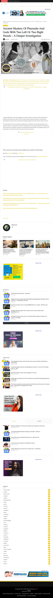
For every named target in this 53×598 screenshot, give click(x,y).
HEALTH (5, 563)
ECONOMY (6, 537)
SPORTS (5, 508)
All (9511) (26, 323)
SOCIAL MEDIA (7, 489)
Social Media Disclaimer (21, 595)
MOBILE (5, 518)
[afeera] (9, 4)
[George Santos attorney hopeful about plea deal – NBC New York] (6, 439)
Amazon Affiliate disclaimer (8, 593)
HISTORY (9, 21)
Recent (39, 421)
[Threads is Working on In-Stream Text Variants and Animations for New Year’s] (6, 427)
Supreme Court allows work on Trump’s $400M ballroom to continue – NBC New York (25, 1)
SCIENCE (6, 496)
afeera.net (7, 39)
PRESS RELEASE (7, 500)
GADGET (5, 498)
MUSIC (5, 512)
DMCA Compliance (38, 593)
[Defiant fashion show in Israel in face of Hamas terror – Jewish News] (6, 450)
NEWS (5, 502)
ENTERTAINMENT (7, 520)
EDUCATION (6, 557)
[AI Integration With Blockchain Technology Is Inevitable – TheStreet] (6, 433)
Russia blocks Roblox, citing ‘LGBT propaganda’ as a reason (23, 372)
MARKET (5, 530)
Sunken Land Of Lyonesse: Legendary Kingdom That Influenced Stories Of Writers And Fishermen (9, 251)
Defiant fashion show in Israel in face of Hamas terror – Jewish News (25, 448)
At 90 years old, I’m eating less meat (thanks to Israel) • (23, 443)
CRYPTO (5, 535)
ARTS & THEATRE (7, 549)
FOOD (5, 561)
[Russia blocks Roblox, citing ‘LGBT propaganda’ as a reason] (6, 374)
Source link (5, 218)
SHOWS (5, 491)
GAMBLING (6, 539)
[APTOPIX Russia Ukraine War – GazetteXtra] (6, 295)
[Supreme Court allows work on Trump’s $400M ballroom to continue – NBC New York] (6, 306)
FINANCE (6, 524)
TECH (5, 522)
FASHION (6, 526)
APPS (5, 547)
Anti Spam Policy (17, 593)
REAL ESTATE (6, 494)
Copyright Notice (25, 593)
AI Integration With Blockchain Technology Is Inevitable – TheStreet (25, 431)
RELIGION (6, 555)
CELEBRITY (6, 510)
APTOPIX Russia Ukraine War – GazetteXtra (20, 293)
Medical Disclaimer (46, 593)
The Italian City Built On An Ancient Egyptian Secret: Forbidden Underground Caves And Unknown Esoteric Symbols (42, 251)
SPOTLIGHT (6, 545)
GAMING (5, 516)
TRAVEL (5, 551)
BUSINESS (6, 528)
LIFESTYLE (6, 533)
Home (5, 21)
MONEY (5, 543)
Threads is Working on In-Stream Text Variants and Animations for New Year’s (28, 425)
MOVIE (5, 504)
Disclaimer (32, 593)
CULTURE (6, 541)
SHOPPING (6, 514)
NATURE (5, 559)
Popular (14, 421)
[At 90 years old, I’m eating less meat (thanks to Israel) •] (6, 444)
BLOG (5, 553)
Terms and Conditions (31, 595)
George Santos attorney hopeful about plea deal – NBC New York (25, 437)
